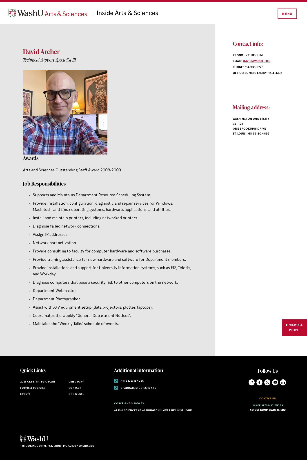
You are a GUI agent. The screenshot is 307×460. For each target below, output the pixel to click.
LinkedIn (283, 382)
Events (25, 394)
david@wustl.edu (256, 61)
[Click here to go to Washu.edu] (34, 441)
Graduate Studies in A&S (138, 388)
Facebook (259, 382)
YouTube (275, 382)
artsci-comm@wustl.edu (268, 410)
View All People (296, 328)
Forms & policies (32, 388)
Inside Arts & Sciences (127, 13)
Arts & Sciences (132, 381)
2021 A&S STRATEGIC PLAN (37, 382)
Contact (75, 388)
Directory (76, 382)
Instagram (252, 382)
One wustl (76, 394)
